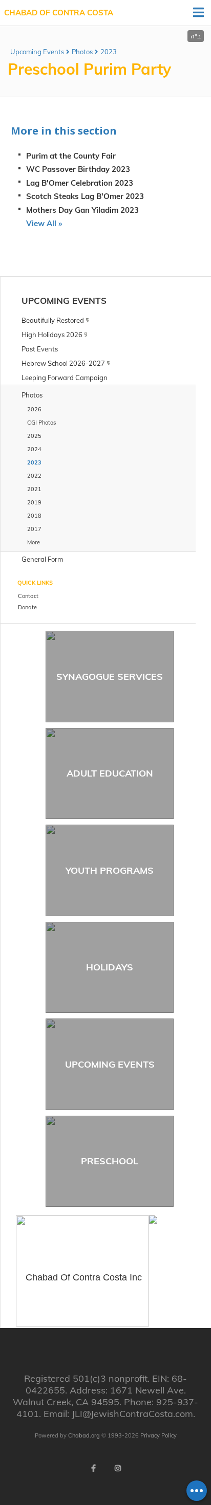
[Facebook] (93, 1468)
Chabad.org (84, 1435)
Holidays (109, 967)
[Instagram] (118, 1468)
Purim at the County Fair (71, 156)
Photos (82, 52)
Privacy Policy (158, 1435)
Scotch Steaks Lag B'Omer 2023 (85, 196)
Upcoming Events (37, 52)
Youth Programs (110, 870)
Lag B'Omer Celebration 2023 (79, 183)
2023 (108, 52)
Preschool (109, 1161)
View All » (44, 223)
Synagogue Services (109, 676)
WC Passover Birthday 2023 (78, 169)
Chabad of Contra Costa (58, 12)
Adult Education (110, 773)
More (33, 542)
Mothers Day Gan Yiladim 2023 (82, 210)
